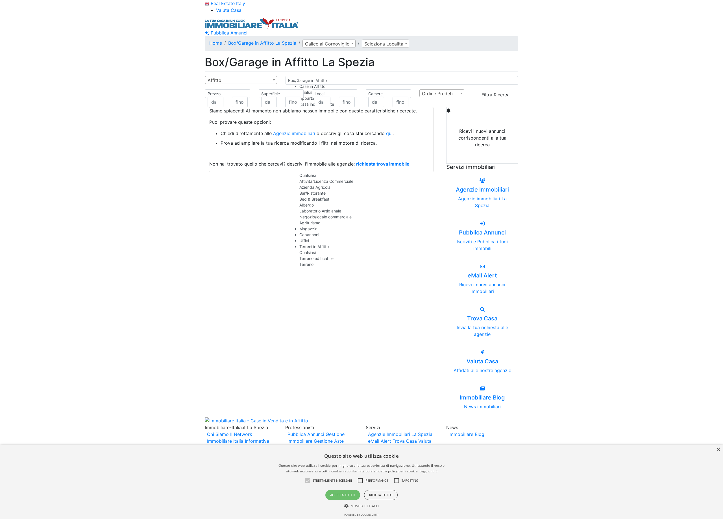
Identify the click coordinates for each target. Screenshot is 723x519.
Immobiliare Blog (466, 434)
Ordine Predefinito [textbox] (441, 93)
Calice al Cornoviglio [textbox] (327, 44)
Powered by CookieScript (361, 514)
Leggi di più (429, 471)
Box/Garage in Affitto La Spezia (262, 43)
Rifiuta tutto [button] (381, 495)
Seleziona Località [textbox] (383, 44)
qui (389, 133)
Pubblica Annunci (228, 33)
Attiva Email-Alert (482, 158)
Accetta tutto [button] (342, 495)
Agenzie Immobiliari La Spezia (400, 434)
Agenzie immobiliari (294, 133)
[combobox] (329, 43)
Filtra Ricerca (495, 94)
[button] (307, 480)
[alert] (361, 482)
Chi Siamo (218, 434)
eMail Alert (379, 441)
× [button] (718, 450)
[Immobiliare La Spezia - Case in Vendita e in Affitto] (252, 23)
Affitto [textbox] (214, 80)
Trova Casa (405, 441)
